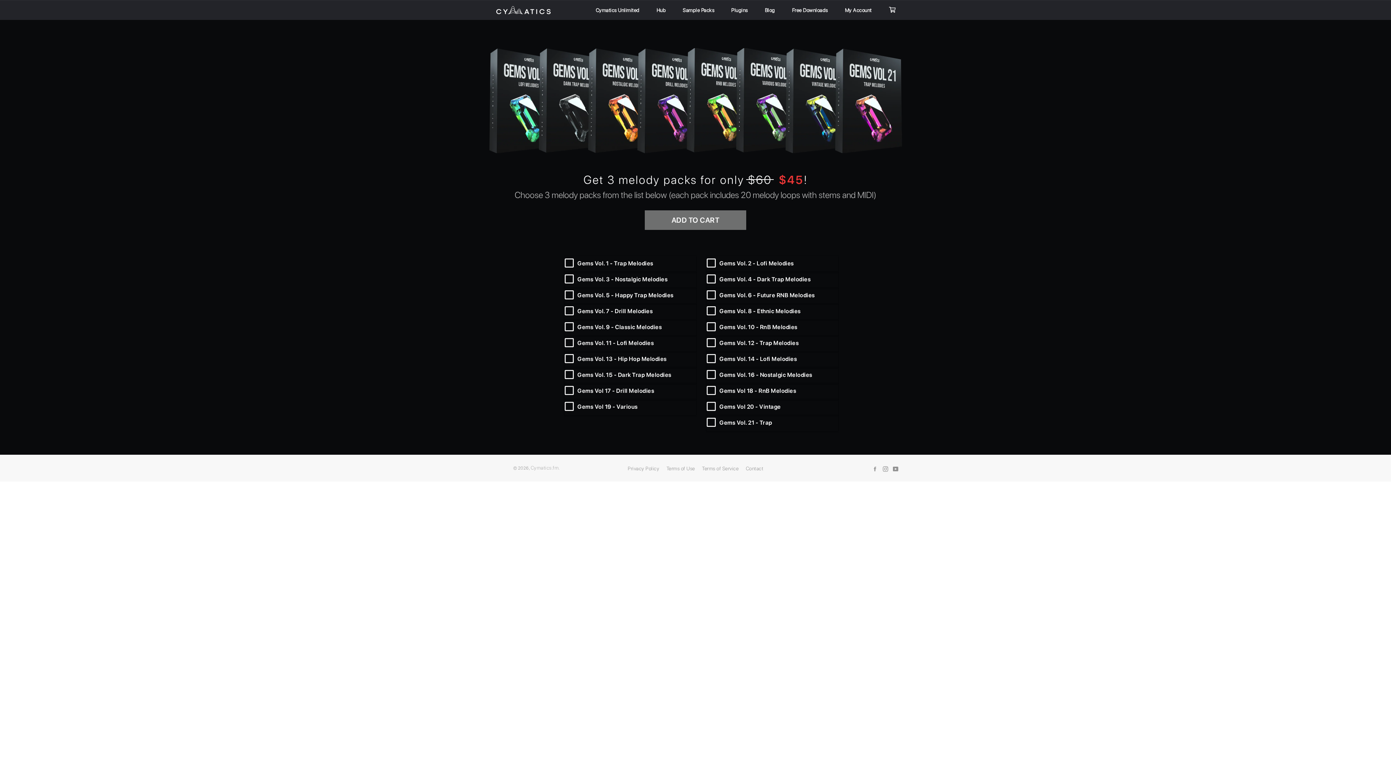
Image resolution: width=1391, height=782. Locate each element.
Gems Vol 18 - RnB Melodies (757, 390)
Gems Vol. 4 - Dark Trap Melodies (765, 279)
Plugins (739, 10)
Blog (770, 10)
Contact (755, 468)
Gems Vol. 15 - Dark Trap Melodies (624, 374)
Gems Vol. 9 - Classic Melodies (619, 327)
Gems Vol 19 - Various (607, 406)
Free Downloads (810, 10)
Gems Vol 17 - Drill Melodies (615, 390)
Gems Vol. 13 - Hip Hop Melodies (622, 359)
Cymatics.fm (545, 468)
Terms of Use (681, 468)
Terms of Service (720, 468)
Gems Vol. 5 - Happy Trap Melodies (625, 295)
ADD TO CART (696, 220)
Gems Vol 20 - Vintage (750, 406)
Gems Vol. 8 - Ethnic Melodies (760, 311)
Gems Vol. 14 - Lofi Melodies (758, 359)
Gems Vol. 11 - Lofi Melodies (615, 343)
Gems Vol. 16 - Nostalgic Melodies (766, 374)
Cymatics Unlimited (618, 10)
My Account (858, 10)
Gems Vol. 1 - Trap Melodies (615, 263)
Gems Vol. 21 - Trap (745, 422)
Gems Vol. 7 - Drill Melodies (615, 311)
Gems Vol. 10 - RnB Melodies (758, 327)
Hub (661, 10)
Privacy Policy (643, 468)
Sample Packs (698, 10)
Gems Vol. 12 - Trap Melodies (759, 343)
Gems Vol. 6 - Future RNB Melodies (767, 295)
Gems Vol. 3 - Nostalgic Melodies (622, 279)
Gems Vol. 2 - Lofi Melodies (756, 263)
